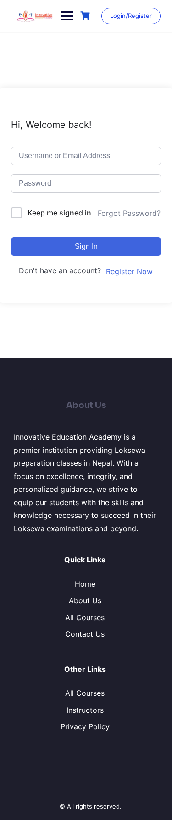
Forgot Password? (129, 213)
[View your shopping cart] (86, 15)
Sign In (86, 246)
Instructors (85, 710)
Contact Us (85, 633)
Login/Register (131, 15)
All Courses (85, 617)
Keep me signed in (59, 212)
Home (85, 584)
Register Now (129, 271)
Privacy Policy (85, 726)
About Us (85, 600)
